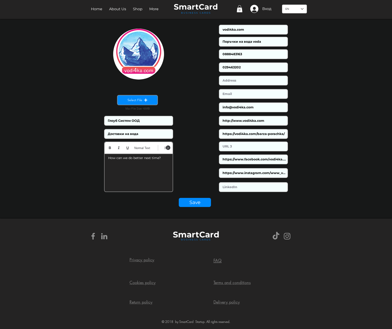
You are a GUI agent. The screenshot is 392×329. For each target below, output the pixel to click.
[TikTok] (276, 236)
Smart (186, 234)
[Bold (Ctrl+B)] (110, 148)
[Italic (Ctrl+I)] (118, 148)
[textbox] (138, 171)
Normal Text (142, 148)
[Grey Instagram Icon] (287, 236)
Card (208, 7)
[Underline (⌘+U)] (127, 148)
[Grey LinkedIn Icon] (104, 236)
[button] (118, 9)
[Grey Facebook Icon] (93, 236)
